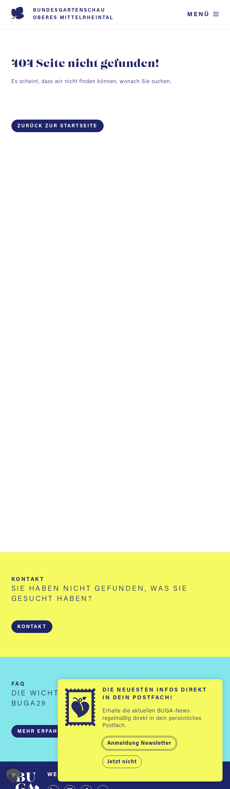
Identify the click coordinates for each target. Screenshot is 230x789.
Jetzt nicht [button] (122, 762)
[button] (31, 626)
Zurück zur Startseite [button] (57, 126)
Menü (198, 14)
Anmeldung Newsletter (139, 743)
